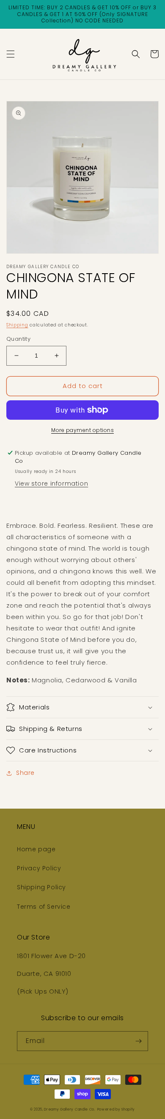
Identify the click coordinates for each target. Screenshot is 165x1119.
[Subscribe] (138, 1041)
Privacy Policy (39, 868)
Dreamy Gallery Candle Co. (70, 1109)
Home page (36, 849)
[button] (10, 54)
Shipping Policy (41, 887)
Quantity (18, 339)
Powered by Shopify (116, 1109)
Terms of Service (44, 906)
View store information (51, 483)
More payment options (82, 430)
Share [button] (25, 773)
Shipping (17, 325)
